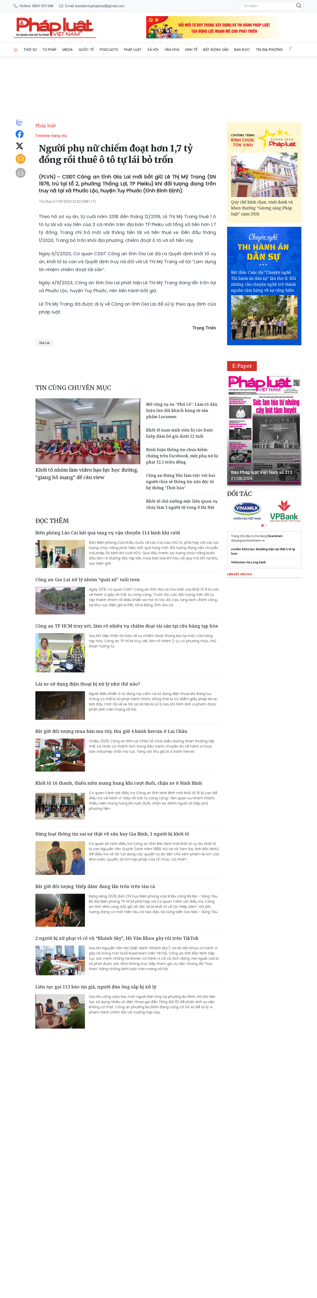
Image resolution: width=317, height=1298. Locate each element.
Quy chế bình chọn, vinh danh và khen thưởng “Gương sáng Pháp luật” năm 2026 (262, 208)
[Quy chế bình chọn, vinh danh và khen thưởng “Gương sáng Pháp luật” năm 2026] (264, 175)
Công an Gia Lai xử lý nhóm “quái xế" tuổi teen (87, 579)
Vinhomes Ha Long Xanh (248, 562)
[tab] (262, 525)
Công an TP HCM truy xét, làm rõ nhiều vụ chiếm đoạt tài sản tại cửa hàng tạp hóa (126, 626)
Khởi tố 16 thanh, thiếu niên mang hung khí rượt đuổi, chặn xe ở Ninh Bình (118, 783)
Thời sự (30, 49)
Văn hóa (171, 49)
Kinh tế (191, 49)
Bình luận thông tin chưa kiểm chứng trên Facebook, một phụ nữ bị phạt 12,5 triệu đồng (182, 456)
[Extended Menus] (291, 49)
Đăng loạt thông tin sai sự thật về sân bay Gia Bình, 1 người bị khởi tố (112, 834)
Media (67, 49)
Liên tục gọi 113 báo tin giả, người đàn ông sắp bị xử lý (95, 987)
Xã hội (152, 49)
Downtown (274, 536)
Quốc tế (86, 49)
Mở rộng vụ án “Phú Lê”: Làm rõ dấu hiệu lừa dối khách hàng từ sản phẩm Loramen (181, 410)
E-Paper (242, 366)
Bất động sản (215, 49)
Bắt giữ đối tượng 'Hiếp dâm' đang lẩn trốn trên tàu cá (95, 886)
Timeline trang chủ (51, 135)
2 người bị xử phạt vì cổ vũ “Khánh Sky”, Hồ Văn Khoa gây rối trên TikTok (116, 938)
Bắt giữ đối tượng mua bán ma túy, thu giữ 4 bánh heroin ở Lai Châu (111, 731)
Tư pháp (49, 49)
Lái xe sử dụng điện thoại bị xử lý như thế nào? (87, 684)
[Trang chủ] (16, 49)
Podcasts (109, 49)
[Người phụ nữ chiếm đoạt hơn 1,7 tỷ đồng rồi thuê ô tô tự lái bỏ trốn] (55, 27)
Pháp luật (132, 49)
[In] (21, 173)
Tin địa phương (269, 49)
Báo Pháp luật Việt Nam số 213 (261, 472)
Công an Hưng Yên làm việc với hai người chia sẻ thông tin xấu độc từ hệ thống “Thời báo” (180, 481)
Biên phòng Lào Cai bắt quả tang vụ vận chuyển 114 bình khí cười (107, 533)
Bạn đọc (242, 49)
